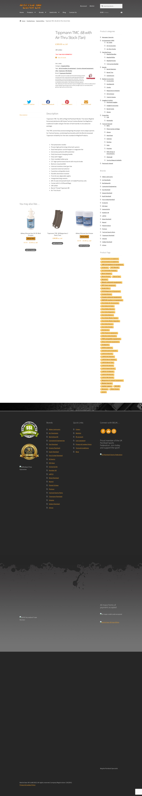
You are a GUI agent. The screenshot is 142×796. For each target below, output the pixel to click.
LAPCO (104, 216)
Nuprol (104, 222)
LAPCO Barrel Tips (107, 362)
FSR (108, 117)
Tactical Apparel (107, 124)
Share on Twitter (29, 104)
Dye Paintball (106, 190)
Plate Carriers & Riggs (113, 129)
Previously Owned (107, 163)
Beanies (104, 279)
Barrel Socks (110, 109)
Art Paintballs (106, 180)
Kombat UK (105, 212)
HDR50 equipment (107, 347)
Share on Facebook (48, 104)
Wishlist (92, 6)
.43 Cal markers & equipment (110, 258)
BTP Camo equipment (108, 285)
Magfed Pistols (111, 61)
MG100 (117, 386)
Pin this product (67, 104)
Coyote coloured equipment (85, 68)
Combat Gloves (106, 294)
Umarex (104, 238)
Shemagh (109, 157)
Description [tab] (23, 115)
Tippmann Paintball (65, 73)
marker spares (107, 386)
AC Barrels (115, 267)
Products (30, 12)
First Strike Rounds (107, 327)
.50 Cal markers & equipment (110, 261)
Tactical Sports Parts (108, 232)
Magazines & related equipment (112, 380)
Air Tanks (109, 42)
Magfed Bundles (111, 54)
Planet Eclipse (106, 225)
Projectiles (105, 115)
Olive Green (115, 389)
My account (83, 6)
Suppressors (110, 75)
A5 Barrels (105, 267)
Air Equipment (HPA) (108, 40)
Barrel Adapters (111, 69)
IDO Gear (105, 206)
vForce (104, 245)
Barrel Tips (110, 72)
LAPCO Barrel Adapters (109, 359)
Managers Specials (108, 37)
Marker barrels (107, 383)
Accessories (110, 81)
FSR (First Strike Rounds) (109, 336)
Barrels (104, 67)
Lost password (80, 441)
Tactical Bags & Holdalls (114, 160)
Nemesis (105, 389)
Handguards (110, 84)
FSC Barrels (105, 330)
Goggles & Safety (107, 100)
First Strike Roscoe (107, 324)
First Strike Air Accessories (110, 303)
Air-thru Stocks (111, 49)
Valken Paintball (107, 242)
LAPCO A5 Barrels (107, 353)
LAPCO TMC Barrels (107, 377)
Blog (64, 12)
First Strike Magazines (108, 312)
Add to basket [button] (30, 250)
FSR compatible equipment (111, 339)
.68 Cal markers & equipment (67, 68)
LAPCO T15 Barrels (107, 371)
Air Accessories (111, 46)
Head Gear (110, 135)
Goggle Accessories (112, 105)
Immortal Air (106, 209)
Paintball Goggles (112, 102)
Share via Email (86, 104)
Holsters (109, 139)
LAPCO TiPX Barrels (107, 374)
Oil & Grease (110, 94)
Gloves (109, 112)
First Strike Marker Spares (109, 318)
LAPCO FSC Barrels (107, 365)
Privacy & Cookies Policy (84, 444)
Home (22, 12)
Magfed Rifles (40, 21)
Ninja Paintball (106, 219)
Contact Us (73, 12)
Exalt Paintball (106, 196)
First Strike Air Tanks (108, 306)
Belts (108, 125)
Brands (41, 12)
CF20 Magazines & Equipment (111, 291)
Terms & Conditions (82, 448)
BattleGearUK (106, 183)
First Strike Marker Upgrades (110, 321)
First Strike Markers (107, 315)
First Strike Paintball (108, 199)
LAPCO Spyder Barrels (108, 368)
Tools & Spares (111, 97)
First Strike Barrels (108, 309)
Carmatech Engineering (109, 186)
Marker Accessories (108, 79)
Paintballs (110, 120)
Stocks (109, 87)
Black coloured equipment (111, 282)
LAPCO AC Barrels (108, 356)
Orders (78, 429)
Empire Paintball (107, 193)
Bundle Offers (106, 288)
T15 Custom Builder (112, 64)
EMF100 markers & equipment (112, 300)
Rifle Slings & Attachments (111, 153)
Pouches (109, 148)
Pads (108, 145)
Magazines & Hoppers (113, 90)
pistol (104, 392)
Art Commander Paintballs (109, 270)
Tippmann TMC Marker (65, 71)
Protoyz (104, 229)
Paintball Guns (31, 21)
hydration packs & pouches (109, 350)
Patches (109, 142)
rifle (56, 71)
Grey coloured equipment (110, 342)
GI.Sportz (105, 203)
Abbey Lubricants (107, 177)
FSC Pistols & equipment (109, 333)
